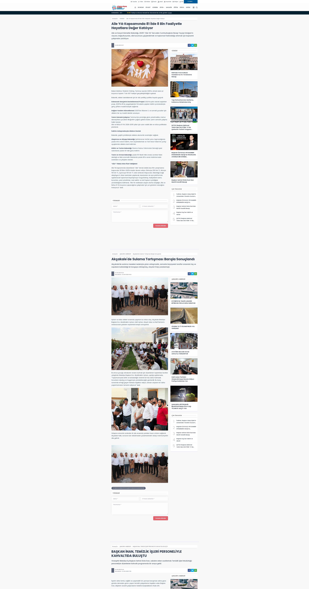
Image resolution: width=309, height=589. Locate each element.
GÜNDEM (155, 7)
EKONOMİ (141, 7)
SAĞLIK (188, 7)
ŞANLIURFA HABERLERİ (125, 254)
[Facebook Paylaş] (189, 45)
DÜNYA (182, 7)
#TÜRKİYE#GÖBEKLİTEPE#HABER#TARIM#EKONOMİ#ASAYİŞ (128, 488)
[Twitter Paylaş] (192, 45)
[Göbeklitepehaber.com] (119, 7)
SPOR (161, 7)
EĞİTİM (176, 7)
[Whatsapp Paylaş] (195, 45)
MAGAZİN (169, 7)
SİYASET (148, 7)
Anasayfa (115, 18)
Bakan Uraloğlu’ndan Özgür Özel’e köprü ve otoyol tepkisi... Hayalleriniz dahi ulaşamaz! (157, 13)
